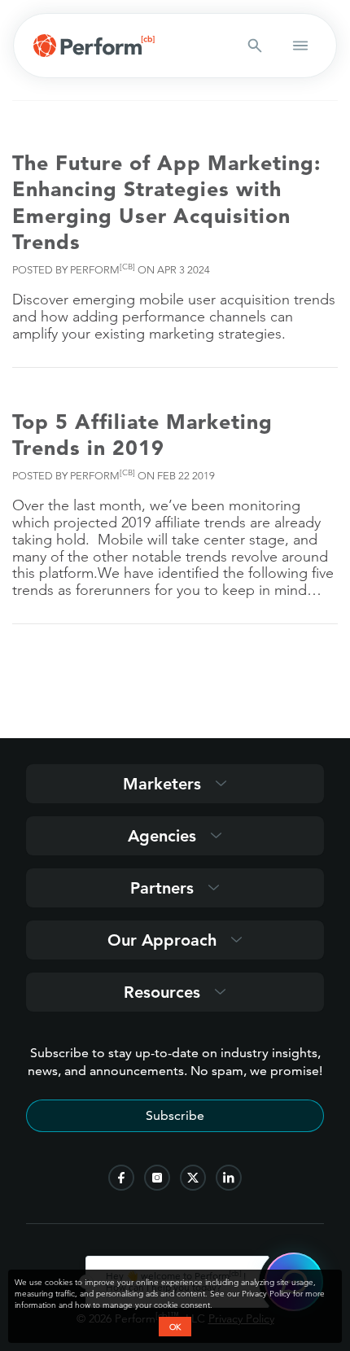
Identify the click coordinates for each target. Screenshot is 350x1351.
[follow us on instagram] (157, 1178)
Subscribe (175, 1115)
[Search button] (254, 45)
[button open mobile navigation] (300, 45)
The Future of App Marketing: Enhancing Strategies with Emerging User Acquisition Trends (166, 203)
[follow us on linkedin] (229, 1178)
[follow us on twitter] (193, 1178)
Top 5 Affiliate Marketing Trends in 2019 (142, 435)
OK (175, 1326)
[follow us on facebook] (121, 1178)
